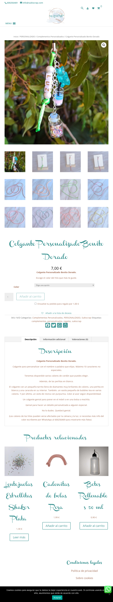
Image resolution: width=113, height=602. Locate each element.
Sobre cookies (84, 578)
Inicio (16, 36)
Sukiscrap (86, 317)
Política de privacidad (84, 571)
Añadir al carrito (30, 296)
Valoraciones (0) (80, 339)
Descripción (30, 339)
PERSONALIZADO (27, 36)
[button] (8, 20)
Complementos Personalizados (50, 36)
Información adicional (54, 339)
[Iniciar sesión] (87, 8)
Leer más (19, 537)
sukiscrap (76, 321)
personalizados (54, 321)
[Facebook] (48, 325)
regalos (67, 321)
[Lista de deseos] (93, 8)
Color (16, 286)
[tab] (30, 339)
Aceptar (57, 597)
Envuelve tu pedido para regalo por (58, 303)
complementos (39, 321)
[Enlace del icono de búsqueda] (82, 8)
